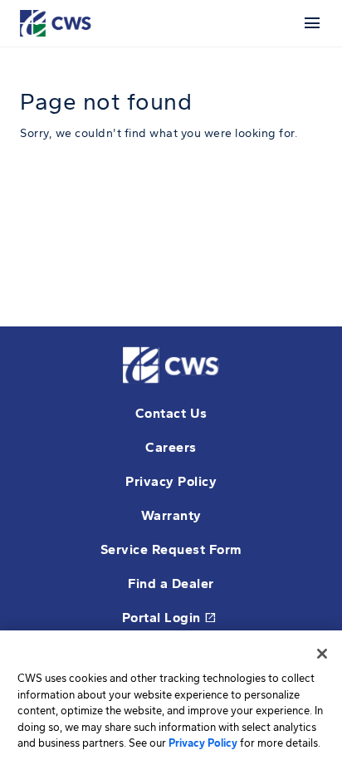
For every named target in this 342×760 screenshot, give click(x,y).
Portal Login (169, 617)
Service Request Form (171, 549)
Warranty (171, 515)
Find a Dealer (171, 583)
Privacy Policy (171, 481)
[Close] (322, 653)
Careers (171, 447)
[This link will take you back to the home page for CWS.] (57, 22)
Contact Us (171, 413)
